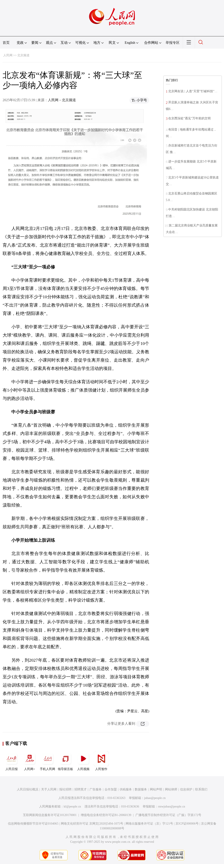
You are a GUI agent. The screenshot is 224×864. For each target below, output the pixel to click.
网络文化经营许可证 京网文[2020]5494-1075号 (92, 823)
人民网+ (29, 769)
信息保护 (186, 789)
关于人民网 (48, 789)
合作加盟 (111, 789)
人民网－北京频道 (62, 100)
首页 (6, 42)
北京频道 (23, 55)
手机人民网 (47, 769)
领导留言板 (65, 769)
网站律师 (171, 789)
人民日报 (11, 769)
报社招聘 (65, 789)
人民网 (7, 55)
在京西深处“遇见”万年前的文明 (189, 118)
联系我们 (201, 789)
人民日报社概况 (27, 789)
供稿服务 (126, 789)
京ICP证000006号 (187, 823)
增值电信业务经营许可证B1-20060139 (106, 815)
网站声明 (156, 789)
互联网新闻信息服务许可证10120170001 (50, 815)
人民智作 (101, 769)
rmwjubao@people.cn (171, 806)
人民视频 (83, 769)
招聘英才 (80, 789)
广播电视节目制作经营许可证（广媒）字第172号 (168, 815)
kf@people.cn (72, 806)
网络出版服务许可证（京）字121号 (149, 823)
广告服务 (95, 789)
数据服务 (141, 789)
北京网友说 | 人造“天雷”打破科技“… (192, 91)
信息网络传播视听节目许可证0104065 (33, 823)
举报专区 (173, 42)
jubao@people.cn (155, 798)
